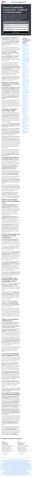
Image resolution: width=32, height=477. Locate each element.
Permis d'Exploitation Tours (6, 469)
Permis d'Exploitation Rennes (25, 463)
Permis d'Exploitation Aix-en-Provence (25, 467)
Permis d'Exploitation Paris (6, 460)
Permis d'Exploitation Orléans (22, 471)
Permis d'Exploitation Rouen (6, 472)
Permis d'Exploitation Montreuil (21, 474)
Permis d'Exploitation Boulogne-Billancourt (11, 471)
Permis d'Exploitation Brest (4, 468)
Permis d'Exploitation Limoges (27, 468)
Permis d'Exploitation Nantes (25, 461)
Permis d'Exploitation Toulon (6, 465)
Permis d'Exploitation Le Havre (15, 464)
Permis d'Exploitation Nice (16, 461)
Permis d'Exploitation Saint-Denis (26, 466)
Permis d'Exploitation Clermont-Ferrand (15, 468)
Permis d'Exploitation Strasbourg (10, 462)
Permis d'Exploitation (18, 2)
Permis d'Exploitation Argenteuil (11, 474)
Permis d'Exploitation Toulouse (7, 461)
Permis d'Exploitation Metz (25, 469)
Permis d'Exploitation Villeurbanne (15, 466)
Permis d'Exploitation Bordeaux (7, 463)
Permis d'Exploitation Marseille (16, 460)
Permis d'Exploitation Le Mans (5, 467)
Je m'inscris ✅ (4, 453)
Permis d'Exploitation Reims (5, 464)
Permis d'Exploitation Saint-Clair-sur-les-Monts (25, 129)
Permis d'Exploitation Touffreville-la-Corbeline (25, 122)
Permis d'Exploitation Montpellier (21, 462)
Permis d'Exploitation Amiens (15, 469)
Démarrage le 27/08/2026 (21, 443)
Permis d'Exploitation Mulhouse (16, 472)
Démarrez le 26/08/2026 (5, 443)
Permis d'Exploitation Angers (4, 466)
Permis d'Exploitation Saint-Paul (26, 473)
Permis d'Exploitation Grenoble (16, 465)
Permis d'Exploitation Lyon (25, 460)
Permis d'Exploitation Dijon (25, 465)
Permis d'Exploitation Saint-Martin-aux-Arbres (25, 61)
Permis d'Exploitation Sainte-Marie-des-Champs (25, 132)
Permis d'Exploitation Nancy (16, 473)
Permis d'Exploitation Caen (25, 472)
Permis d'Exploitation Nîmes (14, 467)
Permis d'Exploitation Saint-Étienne (25, 464)
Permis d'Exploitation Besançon (21, 470)
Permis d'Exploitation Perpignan (11, 470)
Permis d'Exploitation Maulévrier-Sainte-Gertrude (25, 77)
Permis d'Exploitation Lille (16, 463)
